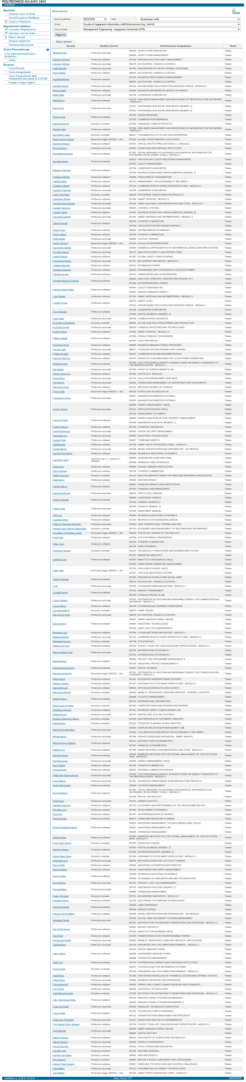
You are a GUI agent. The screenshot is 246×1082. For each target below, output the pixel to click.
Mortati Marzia (59, 736)
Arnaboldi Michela (61, 79)
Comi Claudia (59, 296)
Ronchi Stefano (60, 869)
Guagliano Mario (60, 520)
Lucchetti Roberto (61, 610)
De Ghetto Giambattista (64, 323)
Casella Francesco (62, 208)
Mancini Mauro (59, 661)
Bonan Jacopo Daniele (63, 139)
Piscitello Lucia (59, 810)
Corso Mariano (60, 312)
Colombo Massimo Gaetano (66, 281)
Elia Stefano (58, 369)
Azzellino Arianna (61, 86)
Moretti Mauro (59, 723)
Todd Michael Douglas (63, 993)
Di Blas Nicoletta (60, 354)
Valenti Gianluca (60, 1042)
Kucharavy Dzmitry (62, 551)
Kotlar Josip (58, 544)
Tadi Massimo (59, 945)
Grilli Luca (57, 515)
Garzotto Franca (60, 460)
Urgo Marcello (59, 1031)
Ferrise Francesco (61, 374)
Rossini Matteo (60, 889)
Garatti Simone (60, 449)
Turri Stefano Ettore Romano (66, 1024)
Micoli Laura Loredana (63, 705)
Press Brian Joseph (62, 843)
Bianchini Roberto (61, 124)
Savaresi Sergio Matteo (64, 914)
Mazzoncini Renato (62, 692)
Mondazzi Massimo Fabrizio (66, 719)
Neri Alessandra (60, 761)
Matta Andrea (59, 679)
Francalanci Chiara (62, 398)
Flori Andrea (58, 383)
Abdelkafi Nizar (60, 53)
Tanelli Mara (58, 976)
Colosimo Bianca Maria (63, 290)
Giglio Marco (59, 480)
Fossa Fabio (59, 391)
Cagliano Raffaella (61, 177)
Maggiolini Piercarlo (62, 641)
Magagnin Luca (60, 632)
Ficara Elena (59, 378)
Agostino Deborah (61, 64)
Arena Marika (59, 73)
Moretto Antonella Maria (64, 730)
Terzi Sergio (58, 989)
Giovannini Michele (61, 493)
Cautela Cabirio (60, 212)
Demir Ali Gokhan (61, 345)
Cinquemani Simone (62, 261)
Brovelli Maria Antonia (63, 154)
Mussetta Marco (60, 755)
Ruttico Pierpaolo (61, 896)
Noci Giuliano (59, 765)
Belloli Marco (59, 100)
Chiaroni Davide (60, 223)
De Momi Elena (60, 332)
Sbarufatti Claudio (61, 920)
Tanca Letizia (59, 969)
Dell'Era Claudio (60, 338)
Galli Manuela (59, 444)
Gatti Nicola (58, 467)
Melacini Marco (60, 699)
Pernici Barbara (60, 793)
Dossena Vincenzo (62, 358)
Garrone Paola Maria (62, 453)
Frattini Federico (60, 427)
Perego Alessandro (62, 785)
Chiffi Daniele (59, 239)
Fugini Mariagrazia (61, 431)
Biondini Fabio (59, 129)
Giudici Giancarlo (61, 500)
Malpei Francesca (61, 646)
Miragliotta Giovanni (62, 710)
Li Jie (55, 586)
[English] (236, 13)
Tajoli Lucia (58, 962)
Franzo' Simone (60, 409)
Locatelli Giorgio (60, 592)
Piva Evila (57, 814)
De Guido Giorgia (61, 327)
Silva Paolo (58, 936)
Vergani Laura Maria (62, 1055)
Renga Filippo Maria (62, 856)
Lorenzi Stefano (60, 600)
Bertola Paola (59, 117)
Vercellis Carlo (59, 1051)
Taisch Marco (59, 953)
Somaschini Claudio (62, 940)
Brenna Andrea (60, 148)
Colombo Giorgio (60, 274)
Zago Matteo (59, 1068)
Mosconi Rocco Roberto (64, 743)
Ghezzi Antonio (60, 471)
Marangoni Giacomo (62, 673)
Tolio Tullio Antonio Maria (64, 1000)
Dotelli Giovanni (60, 364)
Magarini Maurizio (61, 637)
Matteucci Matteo (61, 683)
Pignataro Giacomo (62, 805)
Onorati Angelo (59, 770)
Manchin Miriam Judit (62, 652)
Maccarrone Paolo (61, 615)
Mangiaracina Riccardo (63, 668)
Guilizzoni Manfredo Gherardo (67, 524)
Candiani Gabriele (61, 186)
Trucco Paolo (59, 1013)
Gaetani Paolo (59, 440)
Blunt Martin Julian (61, 135)
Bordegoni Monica (61, 144)
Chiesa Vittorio (59, 234)
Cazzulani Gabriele (62, 217)
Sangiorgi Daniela (61, 907)
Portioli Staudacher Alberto (65, 827)
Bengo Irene (58, 108)
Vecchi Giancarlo (61, 1046)
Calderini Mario (60, 181)
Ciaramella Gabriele (62, 248)
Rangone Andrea (60, 849)
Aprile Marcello (59, 68)
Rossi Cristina (59, 876)
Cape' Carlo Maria (61, 195)
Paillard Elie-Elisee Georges (66, 775)
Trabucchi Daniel (61, 1006)
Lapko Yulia (58, 570)
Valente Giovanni (60, 1037)
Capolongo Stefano (62, 199)
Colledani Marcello (61, 265)
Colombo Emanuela (62, 270)
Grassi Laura (59, 508)
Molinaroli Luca (60, 714)
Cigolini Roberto (60, 256)
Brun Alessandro (60, 161)
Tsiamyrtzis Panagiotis (63, 1020)
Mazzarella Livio (60, 688)
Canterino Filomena (62, 190)
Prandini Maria (59, 837)
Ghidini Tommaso (61, 475)
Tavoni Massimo (60, 984)
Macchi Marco (59, 624)
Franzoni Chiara (60, 420)
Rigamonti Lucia (60, 861)
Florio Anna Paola (61, 387)
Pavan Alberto (59, 781)
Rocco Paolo (59, 865)
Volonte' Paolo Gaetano (63, 1064)
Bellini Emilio (58, 95)
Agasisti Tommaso (61, 59)
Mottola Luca (59, 750)
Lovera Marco (59, 606)
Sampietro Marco (61, 900)
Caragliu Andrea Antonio (64, 203)
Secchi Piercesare (61, 929)
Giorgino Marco (60, 486)
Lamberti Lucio (59, 559)
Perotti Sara (58, 801)
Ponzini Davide (60, 819)
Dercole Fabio (59, 349)
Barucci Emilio (59, 90)
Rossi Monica (59, 883)
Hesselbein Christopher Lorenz (67, 533)
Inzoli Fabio (58, 537)
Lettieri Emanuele (61, 579)
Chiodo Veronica (60, 243)
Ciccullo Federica (61, 252)
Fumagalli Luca (60, 436)
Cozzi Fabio (58, 318)
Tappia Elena (59, 980)
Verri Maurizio (59, 1060)
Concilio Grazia (60, 303)
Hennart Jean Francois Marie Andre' (69, 528)
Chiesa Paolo (59, 230)
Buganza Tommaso (62, 170)
